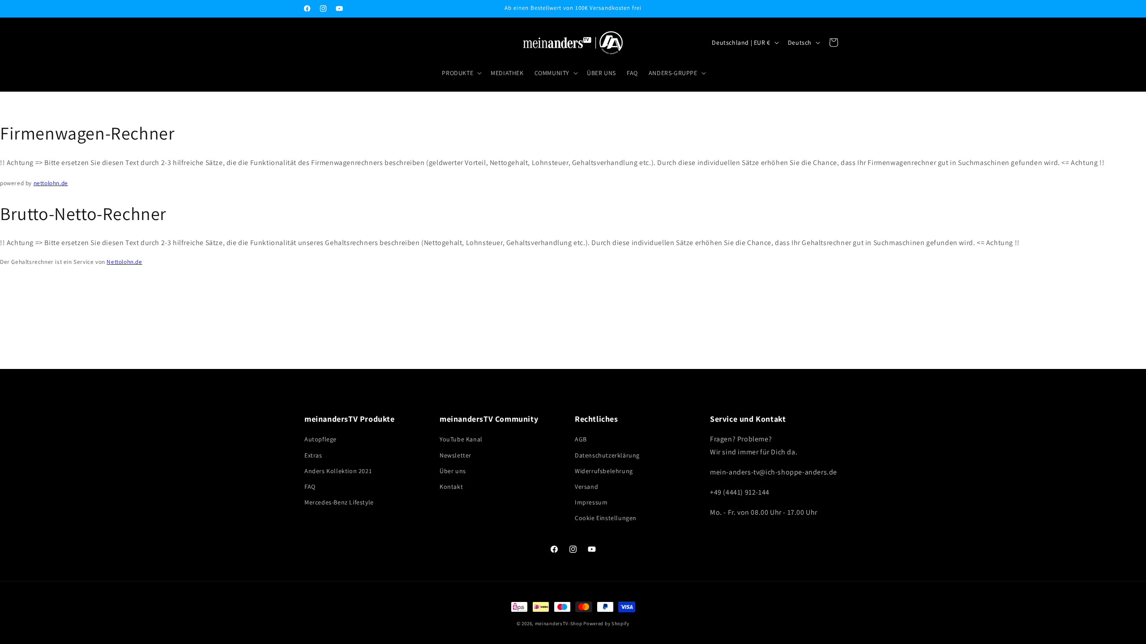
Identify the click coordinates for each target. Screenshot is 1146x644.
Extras (313, 455)
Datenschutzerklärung (607, 455)
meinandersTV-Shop (558, 623)
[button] (460, 73)
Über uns (453, 471)
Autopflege (320, 439)
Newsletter (455, 455)
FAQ (310, 487)
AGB (581, 439)
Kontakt (451, 487)
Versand (586, 487)
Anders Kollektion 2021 (338, 471)
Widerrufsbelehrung (604, 471)
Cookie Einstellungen (606, 518)
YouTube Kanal (461, 439)
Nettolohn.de (124, 262)
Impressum (591, 502)
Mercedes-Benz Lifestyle (339, 502)
